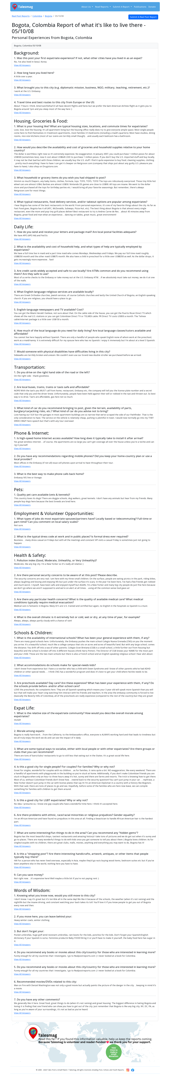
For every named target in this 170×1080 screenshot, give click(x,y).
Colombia (37, 16)
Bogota (48, 16)
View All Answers (22, 65)
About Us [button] (86, 6)
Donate (152, 6)
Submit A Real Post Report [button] (143, 17)
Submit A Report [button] (121, 6)
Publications (140, 6)
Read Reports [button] (102, 6)
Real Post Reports (21, 16)
